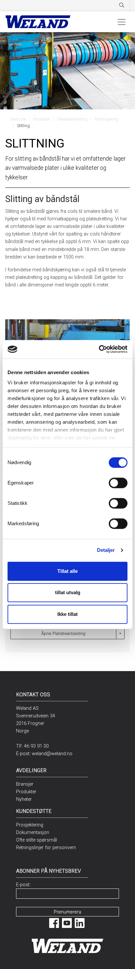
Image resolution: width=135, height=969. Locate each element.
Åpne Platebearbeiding (63, 633)
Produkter (41, 119)
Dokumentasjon (32, 832)
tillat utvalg (67, 592)
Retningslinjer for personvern (46, 847)
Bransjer (24, 784)
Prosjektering (29, 825)
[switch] (118, 483)
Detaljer (106, 550)
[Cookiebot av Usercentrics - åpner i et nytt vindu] (98, 349)
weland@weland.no (52, 753)
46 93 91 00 (36, 746)
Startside (18, 119)
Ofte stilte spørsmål (36, 840)
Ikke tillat (67, 614)
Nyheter (24, 799)
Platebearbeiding (72, 119)
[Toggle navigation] (121, 22)
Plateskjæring (106, 119)
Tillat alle (67, 571)
